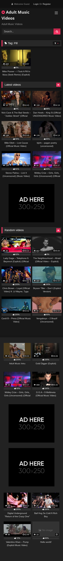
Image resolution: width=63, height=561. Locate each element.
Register (47, 4)
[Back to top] (53, 552)
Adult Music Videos (15, 15)
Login (36, 4)
